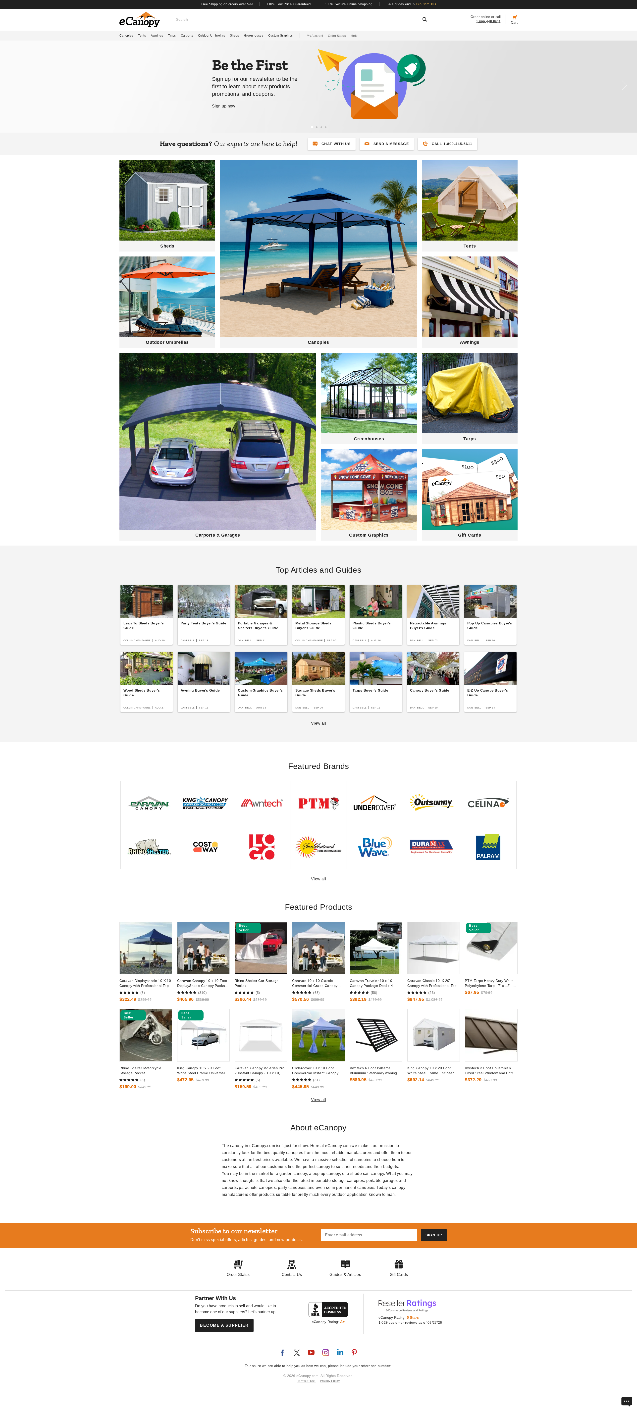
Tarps (172, 35)
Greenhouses (253, 35)
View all (318, 723)
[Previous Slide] (12, 85)
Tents (142, 35)
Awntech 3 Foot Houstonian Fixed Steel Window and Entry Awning (490, 1070)
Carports (187, 35)
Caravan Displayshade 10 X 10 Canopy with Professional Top (145, 983)
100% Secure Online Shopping (348, 4)
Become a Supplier (224, 1325)
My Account (315, 36)
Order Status (337, 36)
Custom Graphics (280, 35)
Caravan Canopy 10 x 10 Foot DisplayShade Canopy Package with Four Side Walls (203, 983)
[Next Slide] (624, 85)
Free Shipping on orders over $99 (227, 4)
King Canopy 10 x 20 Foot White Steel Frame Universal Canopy (201, 1070)
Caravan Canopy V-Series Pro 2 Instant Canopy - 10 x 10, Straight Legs (260, 1070)
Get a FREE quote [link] (362, 107)
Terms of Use (306, 1381)
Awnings (157, 35)
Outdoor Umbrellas (211, 35)
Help (354, 36)
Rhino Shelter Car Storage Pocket (257, 983)
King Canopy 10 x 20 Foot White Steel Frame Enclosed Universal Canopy (431, 1070)
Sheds (234, 35)
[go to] (145, 948)
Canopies (126, 35)
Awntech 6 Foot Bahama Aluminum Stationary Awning (373, 1070)
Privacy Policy (330, 1381)
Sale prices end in (411, 4)
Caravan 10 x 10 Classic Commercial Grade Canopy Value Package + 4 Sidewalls (316, 983)
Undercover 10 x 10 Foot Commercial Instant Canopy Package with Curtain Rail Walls (318, 1070)
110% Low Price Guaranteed (289, 4)
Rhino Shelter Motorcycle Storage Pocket (140, 1070)
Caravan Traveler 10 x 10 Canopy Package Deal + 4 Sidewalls (371, 983)
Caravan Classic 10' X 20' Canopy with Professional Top (432, 983)
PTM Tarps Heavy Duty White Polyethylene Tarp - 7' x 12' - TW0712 (489, 983)
